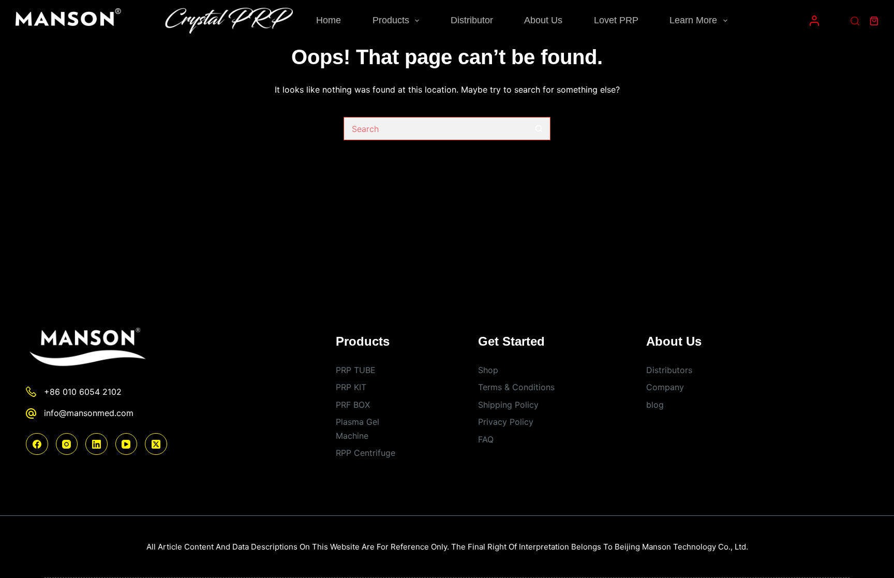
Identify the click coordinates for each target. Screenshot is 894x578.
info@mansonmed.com (88, 413)
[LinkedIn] (96, 444)
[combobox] (436, 128)
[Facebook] (37, 444)
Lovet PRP (616, 20)
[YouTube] (126, 444)
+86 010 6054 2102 (83, 392)
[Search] (855, 21)
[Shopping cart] (874, 21)
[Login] (814, 21)
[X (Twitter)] (156, 444)
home (328, 20)
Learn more (693, 20)
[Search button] (539, 128)
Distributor (472, 20)
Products (391, 20)
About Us (543, 20)
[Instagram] (67, 444)
